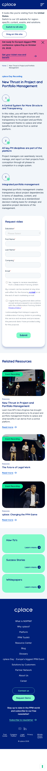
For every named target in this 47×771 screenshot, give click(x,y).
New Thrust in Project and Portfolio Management (18, 404)
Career (23, 681)
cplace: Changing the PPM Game (20, 514)
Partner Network (23, 670)
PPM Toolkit (24, 637)
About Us (23, 675)
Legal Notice (22, 735)
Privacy (30, 734)
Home (4, 66)
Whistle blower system (40, 736)
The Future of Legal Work (16, 467)
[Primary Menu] (42, 4)
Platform (23, 632)
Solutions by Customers (23, 664)
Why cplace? (23, 626)
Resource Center (23, 643)
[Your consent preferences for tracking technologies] (42, 766)
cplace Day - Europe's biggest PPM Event (23, 659)
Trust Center (4, 735)
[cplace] (9, 5)
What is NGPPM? (23, 621)
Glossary (23, 653)
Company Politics (13, 735)
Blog (23, 648)
